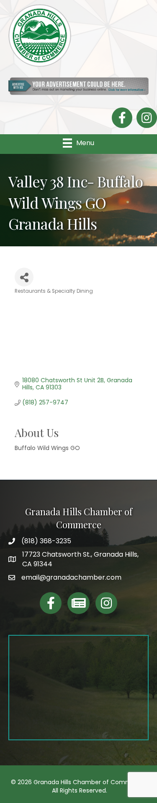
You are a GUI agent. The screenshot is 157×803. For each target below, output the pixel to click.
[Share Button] (24, 277)
